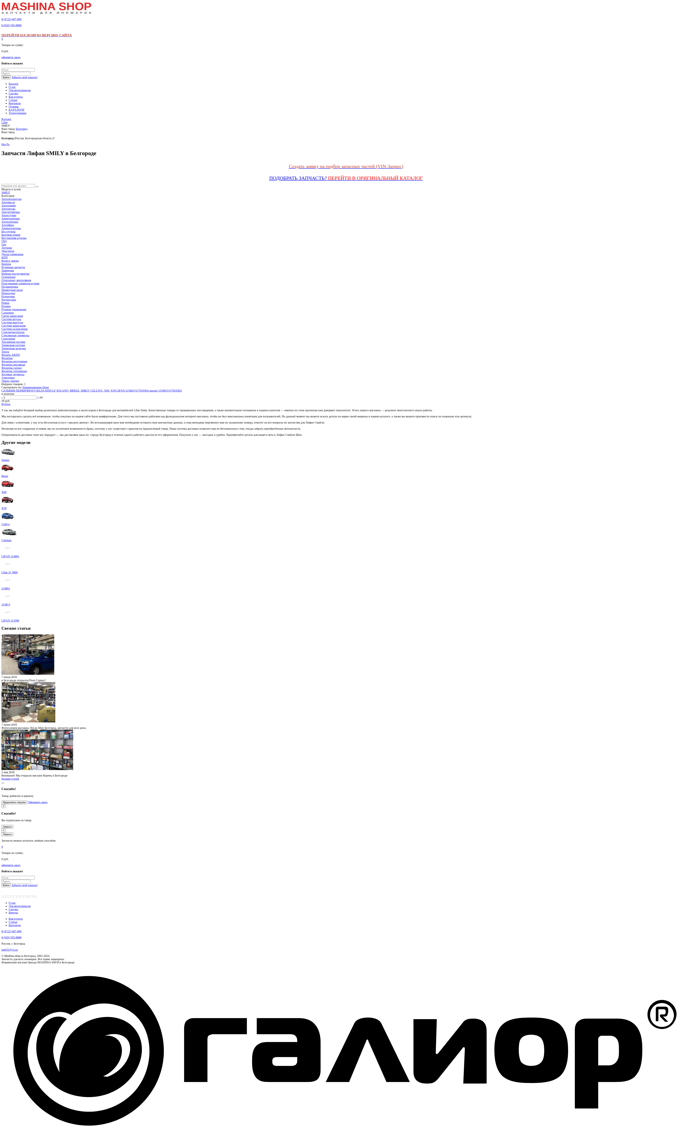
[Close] (2, 783)
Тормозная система (13, 345)
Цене (46, 387)
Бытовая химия (10, 234)
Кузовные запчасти (13, 267)
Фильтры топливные (14, 371)
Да (7, 144)
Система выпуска (12, 322)
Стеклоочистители (13, 332)
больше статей (10, 778)
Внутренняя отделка (13, 238)
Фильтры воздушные (14, 361)
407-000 (11, 19)
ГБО (4, 241)
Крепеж (6, 264)
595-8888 (11, 25)
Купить (5, 404)
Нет (3, 144)
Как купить (16, 918)
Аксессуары (8, 215)
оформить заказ (10, 57)
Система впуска (11, 319)
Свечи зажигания (12, 315)
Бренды (13, 912)
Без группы (8, 231)
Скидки (13, 909)
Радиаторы (8, 296)
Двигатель (7, 251)
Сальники (7, 312)
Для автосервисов (20, 906)
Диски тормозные (12, 254)
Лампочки (7, 270)
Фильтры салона (11, 367)
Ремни (5, 302)
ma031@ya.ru (9, 949)
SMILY (5, 192)
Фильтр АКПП (10, 354)
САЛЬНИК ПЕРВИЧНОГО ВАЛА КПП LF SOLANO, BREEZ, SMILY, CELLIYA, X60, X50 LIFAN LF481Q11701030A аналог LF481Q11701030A (91, 390)
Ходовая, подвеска (12, 374)
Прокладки (8, 293)
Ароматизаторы (11, 228)
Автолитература (11, 199)
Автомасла (8, 202)
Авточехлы (8, 208)
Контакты (15, 925)
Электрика (8, 377)
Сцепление (8, 338)
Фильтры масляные (13, 364)
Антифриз (7, 225)
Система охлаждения (14, 328)
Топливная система (13, 341)
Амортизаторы (10, 218)
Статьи (13, 922)
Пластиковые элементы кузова (20, 283)
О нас (12, 902)
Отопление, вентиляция (16, 280)
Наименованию (33, 387)
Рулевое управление (13, 309)
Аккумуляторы (10, 212)
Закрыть (7, 826)
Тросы (5, 351)
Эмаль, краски (10, 380)
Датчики (6, 247)
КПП (4, 257)
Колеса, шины (10, 260)
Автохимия (8, 205)
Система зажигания (13, 325)
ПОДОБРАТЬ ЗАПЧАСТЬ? (346, 178)
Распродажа (8, 299)
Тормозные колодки (13, 348)
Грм (3, 244)
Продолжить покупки (14, 802)
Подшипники (9, 286)
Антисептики (9, 221)
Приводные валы (12, 289)
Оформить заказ (37, 802)
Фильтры (7, 358)
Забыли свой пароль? (25, 77)
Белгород (21, 128)
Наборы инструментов (15, 273)
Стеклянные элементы (15, 335)
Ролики (6, 306)
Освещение (8, 276)
